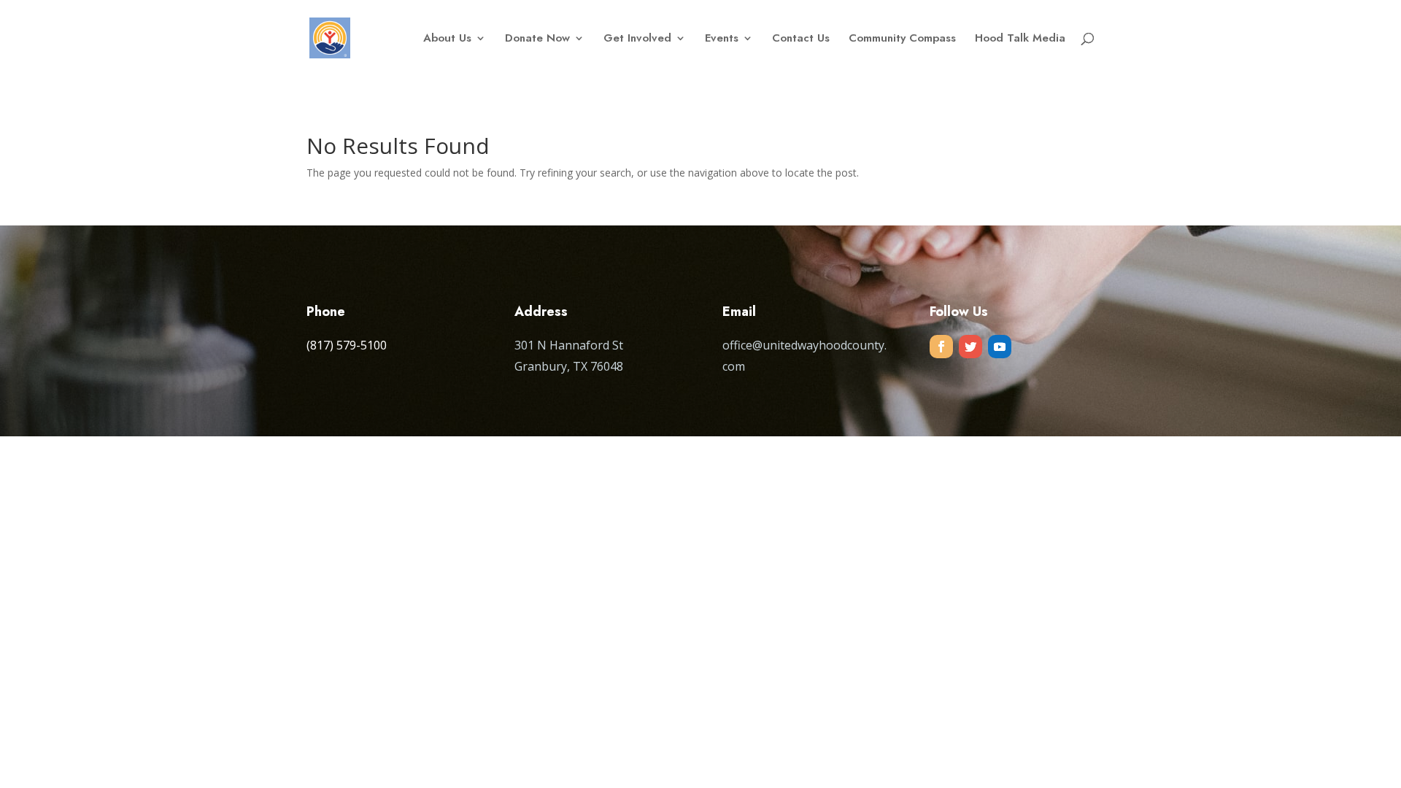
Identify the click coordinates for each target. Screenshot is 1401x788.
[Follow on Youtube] (999, 346)
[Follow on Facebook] (941, 346)
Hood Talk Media (1020, 39)
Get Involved (637, 39)
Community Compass (902, 39)
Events (721, 39)
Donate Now (537, 39)
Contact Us (801, 39)
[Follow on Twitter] (970, 346)
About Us (447, 39)
